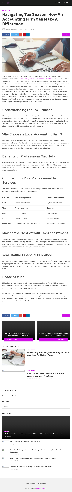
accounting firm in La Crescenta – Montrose (37, 79)
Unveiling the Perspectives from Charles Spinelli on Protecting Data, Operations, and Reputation (38, 451)
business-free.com (41, 488)
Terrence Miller (34, 379)
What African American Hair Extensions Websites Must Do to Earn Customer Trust (34, 434)
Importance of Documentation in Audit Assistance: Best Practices (45, 374)
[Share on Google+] (20, 34)
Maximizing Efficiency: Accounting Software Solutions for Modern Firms (48, 353)
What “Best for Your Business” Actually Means (25, 441)
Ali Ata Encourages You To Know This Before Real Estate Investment (33, 458)
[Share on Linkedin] (28, 34)
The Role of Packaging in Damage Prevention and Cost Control (31, 467)
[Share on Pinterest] (24, 34)
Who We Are (42, 483)
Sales (7, 431)
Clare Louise (12, 29)
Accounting (6, 10)
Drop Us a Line (31, 483)
